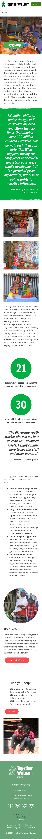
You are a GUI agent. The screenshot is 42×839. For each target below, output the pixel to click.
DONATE (36, 4)
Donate (11, 711)
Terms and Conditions (21, 814)
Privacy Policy (21, 817)
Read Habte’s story (17, 660)
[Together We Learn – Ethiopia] (15, 4)
